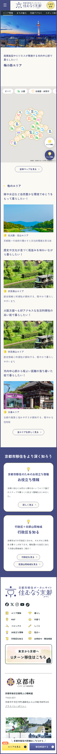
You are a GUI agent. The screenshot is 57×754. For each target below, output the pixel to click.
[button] (11, 123)
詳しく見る (28, 504)
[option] (14, 725)
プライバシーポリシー (15, 706)
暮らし (37, 613)
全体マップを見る (28, 169)
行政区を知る (17, 638)
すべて (8, 91)
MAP (13, 619)
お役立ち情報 (17, 632)
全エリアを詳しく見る (28, 432)
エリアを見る (14, 746)
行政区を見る (28, 557)
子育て (37, 619)
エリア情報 (16, 613)
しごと (37, 625)
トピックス (16, 625)
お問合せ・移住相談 (43, 638)
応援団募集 (50, 5)
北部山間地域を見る (28, 564)
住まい (37, 632)
